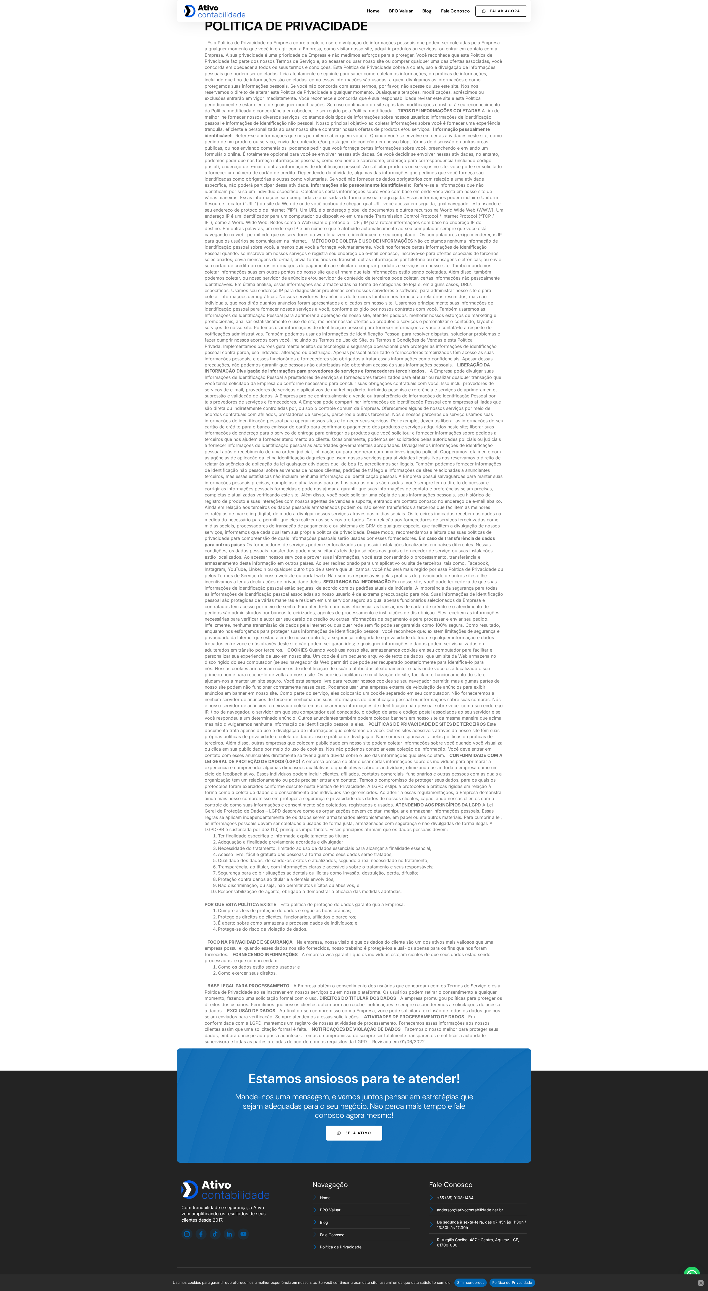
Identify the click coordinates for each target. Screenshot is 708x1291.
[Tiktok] (215, 1234)
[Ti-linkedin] (229, 1234)
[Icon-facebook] (201, 1234)
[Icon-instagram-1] (186, 1234)
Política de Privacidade (512, 1282)
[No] (701, 1283)
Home (373, 11)
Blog (426, 11)
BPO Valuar (401, 11)
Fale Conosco (455, 11)
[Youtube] (243, 1234)
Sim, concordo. (470, 1282)
